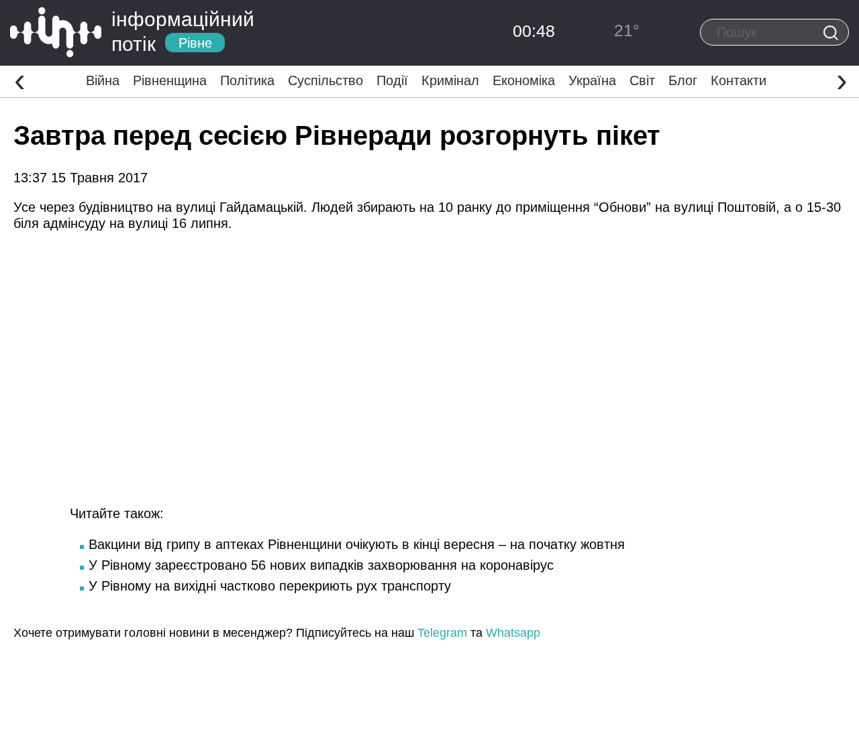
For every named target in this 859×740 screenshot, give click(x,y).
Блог (682, 80)
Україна (592, 80)
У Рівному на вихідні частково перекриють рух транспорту (270, 585)
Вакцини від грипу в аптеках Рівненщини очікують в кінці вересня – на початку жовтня (357, 544)
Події (392, 80)
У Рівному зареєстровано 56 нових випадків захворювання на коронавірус (321, 565)
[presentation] (20, 80)
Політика (247, 80)
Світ (642, 80)
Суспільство (325, 80)
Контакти (738, 80)
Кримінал (450, 80)
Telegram (442, 632)
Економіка (524, 80)
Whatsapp (513, 632)
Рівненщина (170, 80)
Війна (102, 80)
